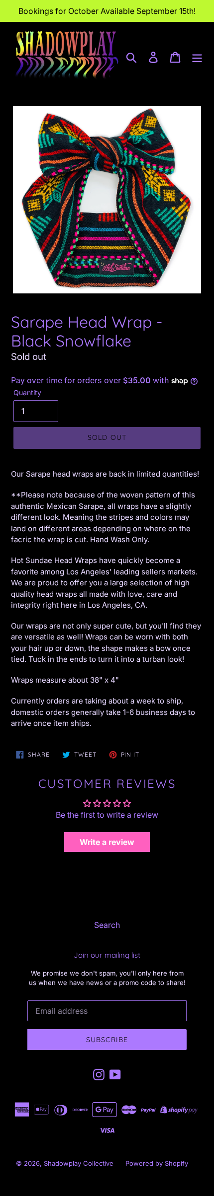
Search (107, 925)
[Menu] (197, 57)
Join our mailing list (107, 955)
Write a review (107, 842)
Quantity (27, 392)
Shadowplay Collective (78, 1163)
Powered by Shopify (156, 1163)
